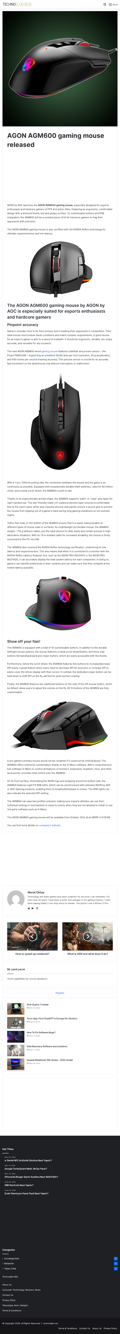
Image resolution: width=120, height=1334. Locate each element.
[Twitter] (33, 908)
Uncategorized (11, 1258)
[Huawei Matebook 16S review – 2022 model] (15, 1064)
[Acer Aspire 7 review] (15, 1009)
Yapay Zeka (10, 1268)
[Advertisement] (60, 176)
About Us (7, 1284)
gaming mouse (50, 351)
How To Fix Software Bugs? (41, 1032)
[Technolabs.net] (17, 4)
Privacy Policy (8, 1300)
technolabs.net (50, 1323)
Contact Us (7, 1295)
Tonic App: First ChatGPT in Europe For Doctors (52, 1018)
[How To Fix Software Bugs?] (15, 1037)
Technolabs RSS (10, 1276)
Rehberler (9, 1263)
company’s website (49, 825)
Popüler (60, 992)
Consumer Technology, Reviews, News (21, 1290)
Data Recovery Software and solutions (47, 1046)
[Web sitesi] (29, 908)
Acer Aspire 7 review (38, 1004)
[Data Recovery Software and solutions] (15, 1050)
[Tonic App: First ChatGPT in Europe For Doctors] (15, 1023)
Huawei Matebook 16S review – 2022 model (50, 1060)
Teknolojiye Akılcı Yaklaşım (15, 1305)
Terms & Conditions (11, 1310)
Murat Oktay (36, 892)
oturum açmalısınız (38, 978)
